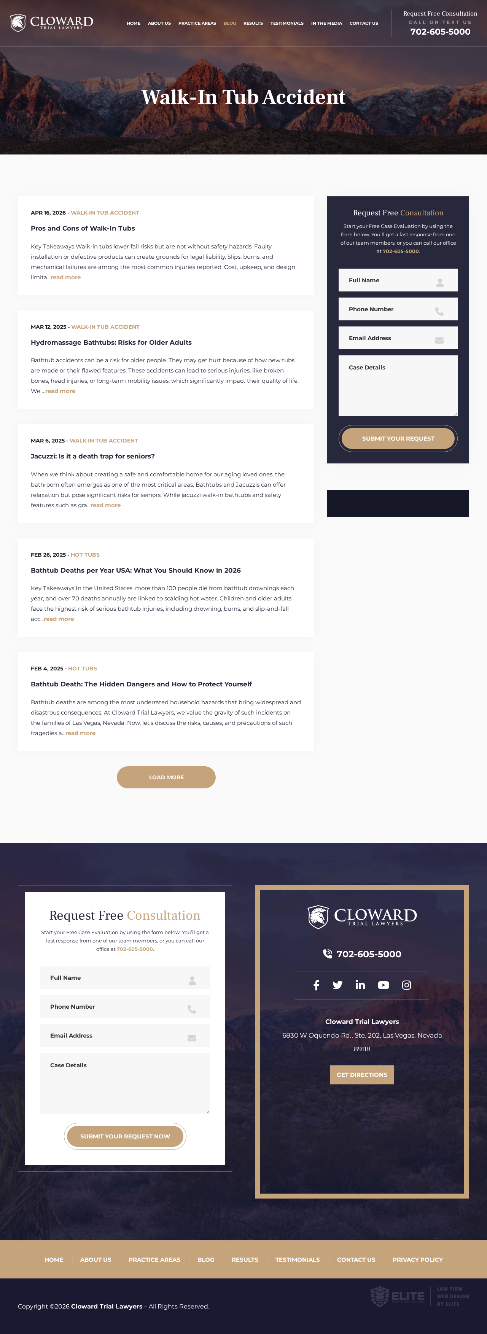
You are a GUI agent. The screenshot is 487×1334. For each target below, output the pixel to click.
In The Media (326, 23)
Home (133, 23)
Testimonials (287, 23)
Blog (230, 23)
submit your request (398, 438)
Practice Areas (197, 23)
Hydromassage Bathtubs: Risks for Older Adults (111, 342)
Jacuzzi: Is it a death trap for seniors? (93, 456)
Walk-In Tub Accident (105, 212)
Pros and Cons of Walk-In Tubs (83, 228)
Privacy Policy (418, 1259)
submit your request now (125, 1136)
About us (95, 1259)
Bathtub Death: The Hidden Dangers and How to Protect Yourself (141, 684)
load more (166, 777)
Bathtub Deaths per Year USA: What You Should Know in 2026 (136, 570)
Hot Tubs (85, 554)
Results (253, 23)
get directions (362, 1074)
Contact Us (364, 23)
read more (66, 277)
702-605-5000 (441, 32)
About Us (159, 23)
